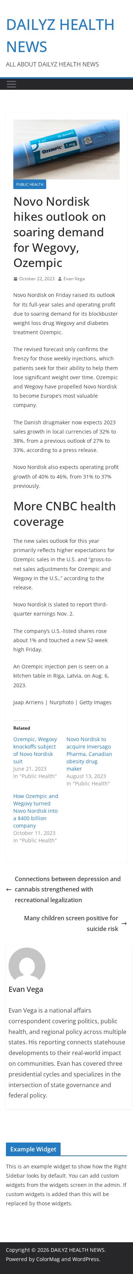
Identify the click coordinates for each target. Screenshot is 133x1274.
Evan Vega (74, 278)
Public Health (29, 184)
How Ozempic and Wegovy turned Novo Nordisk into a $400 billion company (35, 810)
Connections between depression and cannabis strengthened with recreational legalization (68, 889)
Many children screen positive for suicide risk (71, 923)
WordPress (85, 1259)
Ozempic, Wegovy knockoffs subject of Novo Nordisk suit (35, 750)
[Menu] (11, 84)
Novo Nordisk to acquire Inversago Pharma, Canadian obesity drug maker (89, 754)
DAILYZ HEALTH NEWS (78, 1249)
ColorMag (48, 1259)
